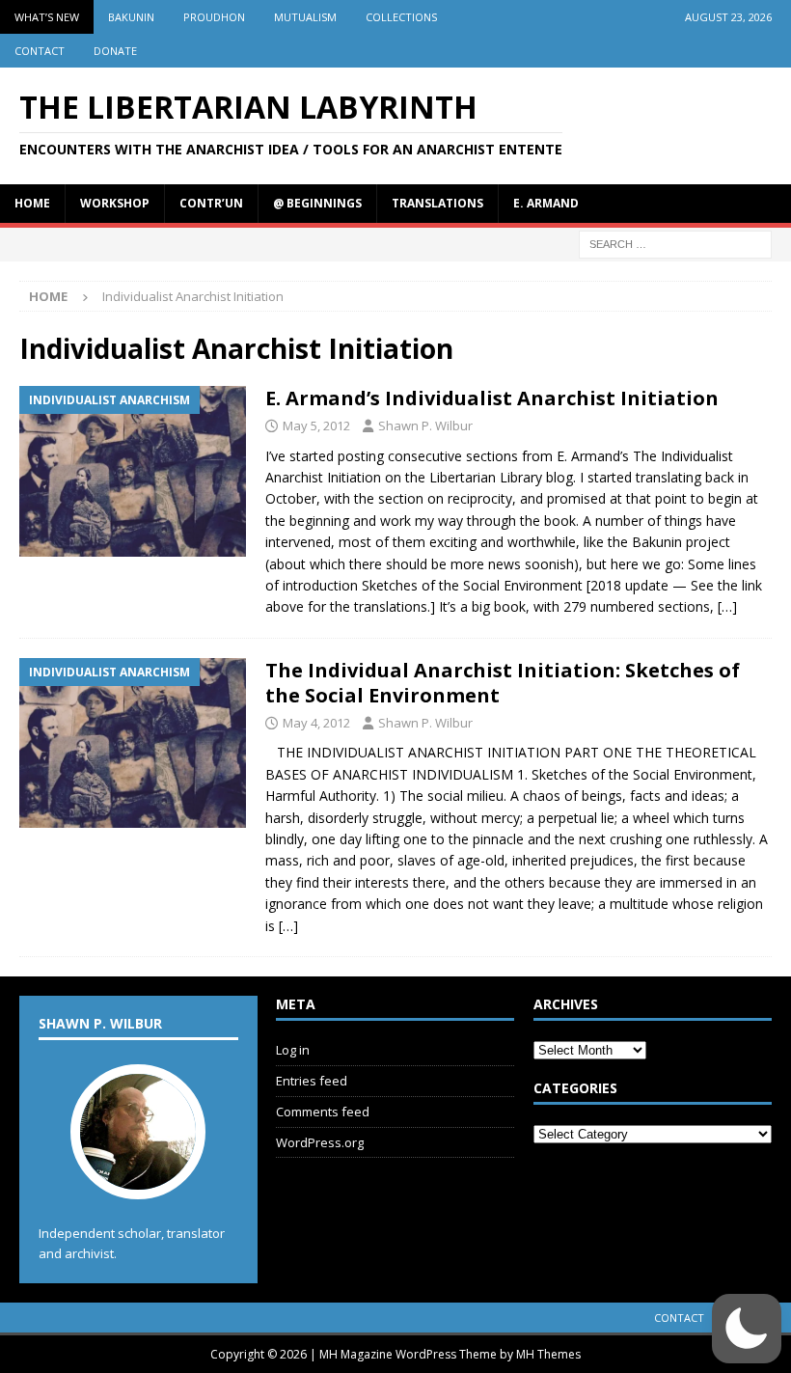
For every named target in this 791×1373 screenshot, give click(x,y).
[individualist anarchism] (132, 471)
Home (32, 203)
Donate (115, 50)
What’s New (46, 17)
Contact (39, 50)
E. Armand (546, 203)
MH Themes (548, 1354)
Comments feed (322, 1111)
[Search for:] (675, 242)
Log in (293, 1049)
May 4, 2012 (316, 722)
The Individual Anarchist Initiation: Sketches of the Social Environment (502, 682)
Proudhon (214, 17)
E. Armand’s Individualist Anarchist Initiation (492, 398)
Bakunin (131, 17)
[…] (727, 606)
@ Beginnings (317, 203)
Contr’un (211, 203)
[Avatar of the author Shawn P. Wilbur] (138, 1179)
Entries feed (311, 1080)
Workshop (115, 203)
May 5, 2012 (316, 425)
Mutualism (305, 17)
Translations (437, 203)
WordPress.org (320, 1142)
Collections (401, 17)
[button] (746, 1328)
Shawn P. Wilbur (425, 425)
